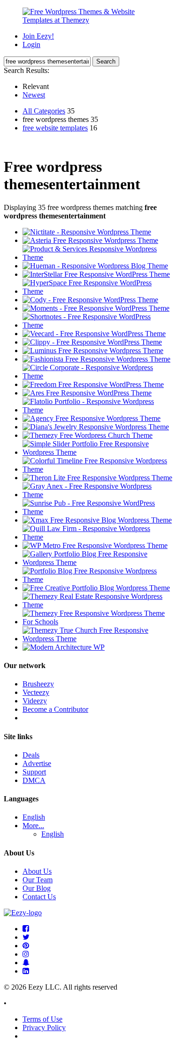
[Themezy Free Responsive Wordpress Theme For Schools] (97, 622)
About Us (37, 871)
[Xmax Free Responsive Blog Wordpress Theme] (97, 520)
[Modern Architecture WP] (64, 647)
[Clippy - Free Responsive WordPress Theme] (92, 342)
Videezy (35, 701)
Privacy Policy (44, 1028)
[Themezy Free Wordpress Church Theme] (88, 435)
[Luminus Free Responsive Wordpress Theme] (93, 351)
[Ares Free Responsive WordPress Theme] (87, 393)
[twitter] (26, 937)
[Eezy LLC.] (23, 913)
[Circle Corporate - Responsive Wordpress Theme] (97, 376)
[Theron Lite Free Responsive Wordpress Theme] (97, 478)
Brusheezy (38, 684)
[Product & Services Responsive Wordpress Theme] (97, 257)
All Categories (44, 111)
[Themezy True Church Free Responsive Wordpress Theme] (97, 639)
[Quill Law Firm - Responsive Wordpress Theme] (97, 537)
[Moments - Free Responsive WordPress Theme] (96, 308)
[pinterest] (26, 946)
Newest (34, 95)
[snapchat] (26, 963)
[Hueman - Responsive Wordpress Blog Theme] (95, 266)
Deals (31, 755)
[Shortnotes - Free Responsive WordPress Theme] (97, 325)
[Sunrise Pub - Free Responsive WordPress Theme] (97, 512)
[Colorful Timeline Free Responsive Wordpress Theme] (97, 469)
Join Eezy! (38, 36)
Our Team (38, 880)
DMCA (34, 780)
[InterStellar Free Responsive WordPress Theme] (96, 274)
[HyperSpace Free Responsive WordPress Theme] (97, 291)
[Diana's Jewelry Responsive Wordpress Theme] (96, 427)
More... (33, 826)
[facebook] (26, 929)
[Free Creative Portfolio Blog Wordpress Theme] (96, 588)
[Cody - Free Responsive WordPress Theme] (90, 300)
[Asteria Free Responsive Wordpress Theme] (90, 240)
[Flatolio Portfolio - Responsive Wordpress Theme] (97, 410)
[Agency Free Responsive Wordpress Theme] (92, 418)
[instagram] (26, 954)
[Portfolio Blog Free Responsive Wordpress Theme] (97, 579)
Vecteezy (36, 692)
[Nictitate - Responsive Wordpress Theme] (87, 232)
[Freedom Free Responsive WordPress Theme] (93, 384)
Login (31, 44)
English (34, 817)
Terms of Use (42, 1019)
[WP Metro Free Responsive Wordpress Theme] (95, 545)
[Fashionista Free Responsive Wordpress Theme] (96, 359)
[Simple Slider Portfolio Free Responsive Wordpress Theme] (97, 452)
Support (34, 772)
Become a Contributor (55, 709)
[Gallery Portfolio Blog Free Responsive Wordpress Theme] (97, 562)
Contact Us (39, 897)
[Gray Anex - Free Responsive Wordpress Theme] (97, 495)
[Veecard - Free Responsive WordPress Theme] (94, 334)
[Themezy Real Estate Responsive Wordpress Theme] (97, 605)
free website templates (55, 128)
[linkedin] (26, 971)
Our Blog (37, 888)
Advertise (37, 763)
